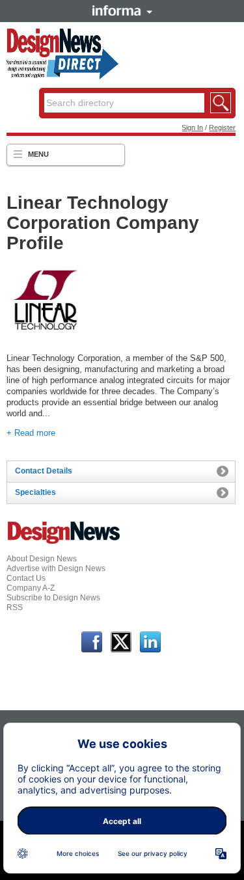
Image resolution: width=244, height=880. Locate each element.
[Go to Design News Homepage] (64, 542)
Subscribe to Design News (53, 597)
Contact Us (26, 578)
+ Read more (31, 433)
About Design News (42, 558)
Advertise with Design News (56, 568)
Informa (122, 10)
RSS (15, 607)
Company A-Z (31, 588)
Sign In (192, 127)
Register (222, 127)
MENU (38, 154)
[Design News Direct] (62, 76)
